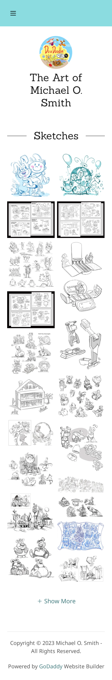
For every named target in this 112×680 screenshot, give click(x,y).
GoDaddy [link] (50, 666)
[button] (13, 13)
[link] (55, 52)
